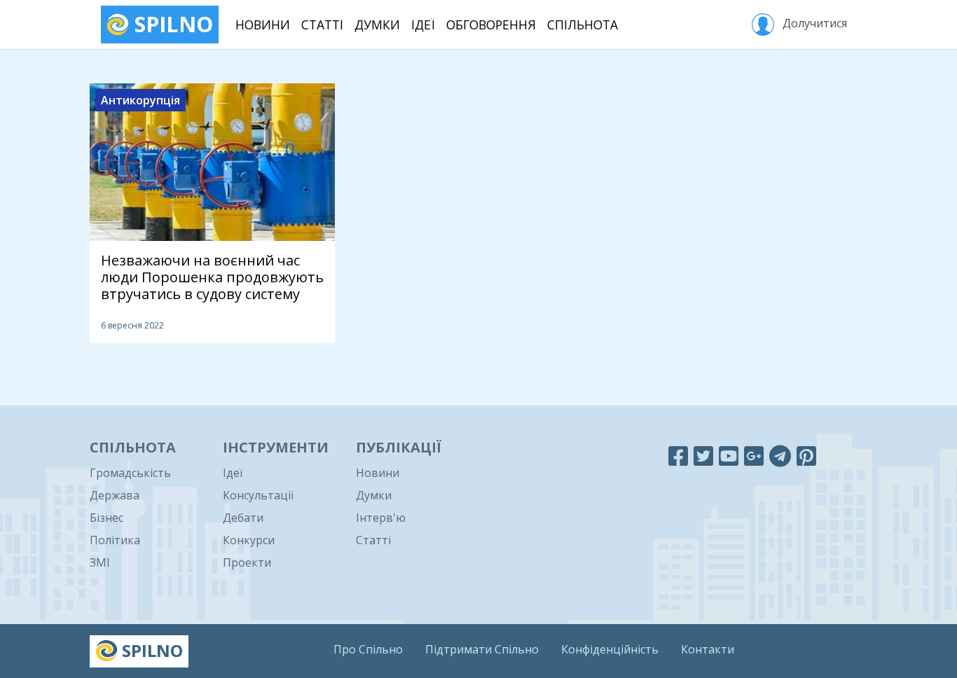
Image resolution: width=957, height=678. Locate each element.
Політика (115, 540)
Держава (114, 495)
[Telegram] (780, 456)
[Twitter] (703, 456)
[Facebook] (678, 456)
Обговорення (491, 24)
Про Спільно (368, 649)
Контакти (707, 649)
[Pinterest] (806, 456)
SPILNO (171, 24)
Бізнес (106, 517)
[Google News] (754, 456)
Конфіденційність (610, 649)
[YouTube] (728, 456)
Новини (262, 24)
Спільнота (582, 24)
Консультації (258, 495)
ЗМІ (100, 562)
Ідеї (423, 24)
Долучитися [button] (813, 23)
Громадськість (130, 472)
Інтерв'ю (381, 517)
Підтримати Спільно (482, 649)
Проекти (247, 562)
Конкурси (249, 540)
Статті (322, 24)
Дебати (243, 517)
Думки (377, 24)
